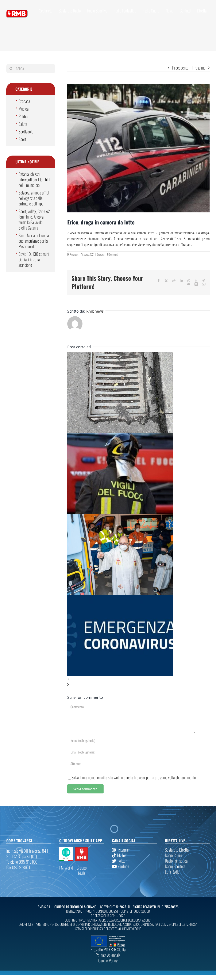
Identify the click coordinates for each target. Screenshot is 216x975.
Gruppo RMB (82, 870)
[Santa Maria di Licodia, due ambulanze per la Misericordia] (120, 516)
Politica (24, 116)
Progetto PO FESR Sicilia (108, 949)
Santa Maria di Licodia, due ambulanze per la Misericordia (34, 240)
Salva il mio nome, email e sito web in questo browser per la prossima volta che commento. (134, 777)
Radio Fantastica (176, 860)
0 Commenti (112, 254)
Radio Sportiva (175, 866)
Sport (22, 139)
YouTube (123, 866)
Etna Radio (172, 871)
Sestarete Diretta (177, 849)
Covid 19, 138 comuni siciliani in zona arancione (34, 259)
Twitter (121, 860)
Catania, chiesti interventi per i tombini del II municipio (34, 179)
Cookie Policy (108, 960)
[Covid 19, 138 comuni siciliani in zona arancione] (120, 597)
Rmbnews (74, 254)
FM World (66, 867)
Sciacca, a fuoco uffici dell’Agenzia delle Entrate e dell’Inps (34, 198)
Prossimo (198, 67)
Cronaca (100, 254)
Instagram (123, 849)
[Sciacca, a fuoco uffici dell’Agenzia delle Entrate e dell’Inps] (120, 435)
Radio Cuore (173, 855)
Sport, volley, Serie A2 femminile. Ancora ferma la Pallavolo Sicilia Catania (34, 219)
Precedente (180, 67)
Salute (23, 124)
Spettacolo (26, 131)
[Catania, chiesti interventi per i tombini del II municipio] (120, 354)
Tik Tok (121, 855)
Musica (23, 108)
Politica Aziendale (108, 955)
